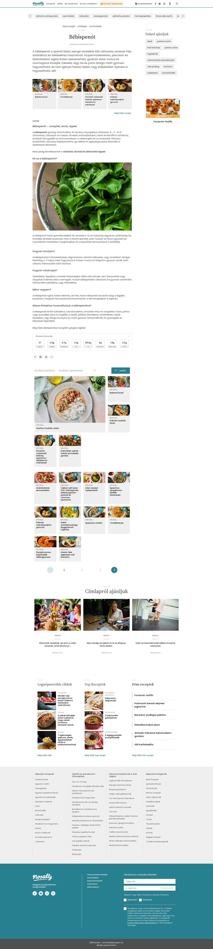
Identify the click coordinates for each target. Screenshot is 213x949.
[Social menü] (160, 3)
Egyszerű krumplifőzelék (45, 797)
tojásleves (152, 72)
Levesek (149, 815)
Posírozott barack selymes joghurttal (149, 705)
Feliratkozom (167, 888)
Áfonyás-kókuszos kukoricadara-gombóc (153, 734)
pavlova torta (164, 41)
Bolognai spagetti (42, 819)
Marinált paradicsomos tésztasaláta (87, 820)
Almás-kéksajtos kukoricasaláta (122, 841)
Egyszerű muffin (42, 784)
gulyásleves (110, 712)
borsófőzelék (168, 72)
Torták (149, 819)
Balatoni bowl (41, 97)
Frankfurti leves (41, 779)
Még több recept (122, 113)
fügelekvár (152, 53)
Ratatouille (76, 854)
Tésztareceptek (153, 824)
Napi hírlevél (132, 900)
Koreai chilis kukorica (118, 803)
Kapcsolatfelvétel (94, 881)
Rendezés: (63, 370)
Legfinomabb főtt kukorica (120, 780)
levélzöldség (95, 26)
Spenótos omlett (93, 523)
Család (61, 712)
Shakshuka (76, 850)
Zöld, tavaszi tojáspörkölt (91, 489)
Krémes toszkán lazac (118, 421)
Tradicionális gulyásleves (111, 716)
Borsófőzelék (40, 810)
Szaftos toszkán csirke (47, 428)
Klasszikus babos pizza (147, 724)
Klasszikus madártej (43, 801)
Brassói (38, 828)
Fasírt (37, 806)
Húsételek (150, 806)
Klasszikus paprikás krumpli (83, 832)
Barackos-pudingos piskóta (150, 714)
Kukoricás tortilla (116, 827)
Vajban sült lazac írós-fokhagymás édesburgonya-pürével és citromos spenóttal (69, 494)
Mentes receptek (153, 793)
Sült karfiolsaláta (143, 744)
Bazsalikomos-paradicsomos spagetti (84, 810)
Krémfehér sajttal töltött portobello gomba (70, 453)
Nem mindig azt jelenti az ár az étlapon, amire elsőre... (106, 644)
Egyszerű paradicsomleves (46, 793)
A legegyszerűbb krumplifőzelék (113, 736)
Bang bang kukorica (117, 789)
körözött (168, 66)
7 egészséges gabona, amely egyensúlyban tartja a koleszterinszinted (67, 740)
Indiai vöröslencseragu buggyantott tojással (69, 526)
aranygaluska (101, 16)
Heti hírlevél (147, 900)
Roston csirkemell (42, 832)
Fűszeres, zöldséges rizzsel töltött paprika (86, 826)
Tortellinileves (66, 97)
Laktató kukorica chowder (120, 807)
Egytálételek (151, 810)
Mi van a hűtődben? (89, 3)
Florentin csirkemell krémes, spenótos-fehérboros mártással (94, 101)
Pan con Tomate (79, 782)
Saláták (149, 828)
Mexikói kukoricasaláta (118, 845)
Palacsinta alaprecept (110, 699)
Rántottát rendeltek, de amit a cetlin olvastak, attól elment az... (57, 644)
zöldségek (82, 26)
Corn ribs (113, 811)
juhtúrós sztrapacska (47, 16)
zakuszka (84, 16)
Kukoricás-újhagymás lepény (121, 823)
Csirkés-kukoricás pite (118, 832)
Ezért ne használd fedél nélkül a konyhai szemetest (155, 644)
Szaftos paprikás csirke (82, 836)
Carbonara (39, 841)
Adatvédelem (93, 878)
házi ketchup (153, 47)
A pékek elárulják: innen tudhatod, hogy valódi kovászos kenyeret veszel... (66, 720)
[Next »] (114, 571)
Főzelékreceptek (153, 801)
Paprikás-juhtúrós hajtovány (84, 845)
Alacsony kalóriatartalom (82, 44)
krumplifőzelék (111, 732)
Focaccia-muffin (143, 695)
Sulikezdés (62, 693)
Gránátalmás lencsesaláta (43, 489)
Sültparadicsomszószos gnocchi (86, 816)
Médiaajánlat (93, 887)
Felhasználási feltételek (97, 874)
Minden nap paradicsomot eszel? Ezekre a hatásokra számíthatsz (65, 700)
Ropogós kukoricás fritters (120, 785)
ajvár (149, 41)
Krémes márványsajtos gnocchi (117, 99)
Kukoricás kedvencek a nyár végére (123, 775)
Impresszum (92, 884)
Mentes (58, 635)
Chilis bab (39, 815)
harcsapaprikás (143, 16)
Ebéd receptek (152, 779)
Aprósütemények (153, 784)
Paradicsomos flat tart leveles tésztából (85, 803)
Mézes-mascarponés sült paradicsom (83, 792)
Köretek (149, 832)
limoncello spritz (164, 16)
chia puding (153, 66)
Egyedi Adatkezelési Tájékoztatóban (142, 923)
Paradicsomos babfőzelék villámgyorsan (43, 554)
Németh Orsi (58, 653)
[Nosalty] (38, 3)
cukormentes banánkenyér (160, 60)
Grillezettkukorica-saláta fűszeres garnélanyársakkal (123, 817)
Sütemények (151, 788)
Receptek (50, 3)
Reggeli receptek (153, 837)
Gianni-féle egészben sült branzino (68, 554)
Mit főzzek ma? (71, 3)
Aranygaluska (41, 788)
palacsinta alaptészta (110, 694)
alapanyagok (68, 26)
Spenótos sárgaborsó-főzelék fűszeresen (116, 491)
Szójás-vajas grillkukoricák (120, 794)
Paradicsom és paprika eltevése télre (88, 786)
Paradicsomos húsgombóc (46, 824)
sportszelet (68, 16)
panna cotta (171, 47)
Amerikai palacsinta (43, 837)
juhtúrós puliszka (121, 16)
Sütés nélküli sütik (153, 797)
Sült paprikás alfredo (81, 841)
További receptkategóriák (157, 841)
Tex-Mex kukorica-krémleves (121, 798)
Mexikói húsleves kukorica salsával (123, 836)
